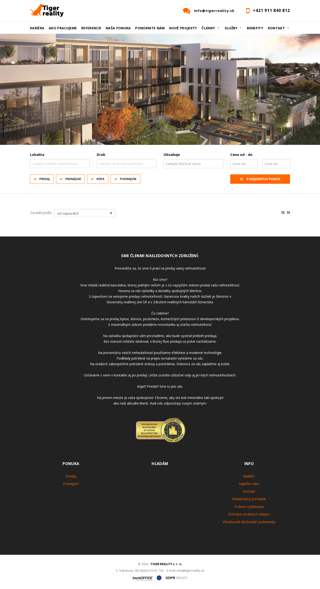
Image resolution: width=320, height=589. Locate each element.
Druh (101, 154)
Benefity (255, 28)
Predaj (44, 179)
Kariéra (37, 28)
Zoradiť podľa (41, 212)
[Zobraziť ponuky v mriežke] (288, 212)
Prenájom (73, 179)
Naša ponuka (118, 28)
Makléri (249, 476)
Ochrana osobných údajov (249, 514)
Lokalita (37, 154)
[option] (160, 89)
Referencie (91, 28)
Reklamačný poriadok (249, 498)
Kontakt (249, 491)
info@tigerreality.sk (214, 10)
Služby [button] (231, 28)
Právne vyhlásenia (249, 506)
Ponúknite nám (150, 28)
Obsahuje (172, 154)
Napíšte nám (249, 483)
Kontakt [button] (276, 28)
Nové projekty (183, 28)
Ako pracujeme (63, 28)
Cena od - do (241, 154)
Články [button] (208, 28)
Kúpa (100, 179)
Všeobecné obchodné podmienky (248, 521)
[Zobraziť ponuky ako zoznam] (283, 212)
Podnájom (128, 179)
